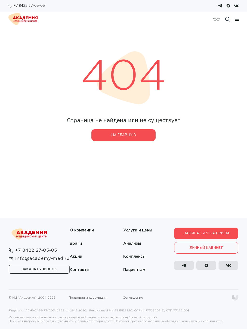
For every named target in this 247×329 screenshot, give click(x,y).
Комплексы (134, 256)
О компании (82, 230)
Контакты (79, 270)
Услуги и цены (137, 230)
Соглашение (133, 297)
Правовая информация (88, 297)
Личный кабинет (206, 247)
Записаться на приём (206, 233)
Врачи (76, 243)
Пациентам (134, 270)
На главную (123, 135)
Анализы (132, 243)
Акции (76, 256)
